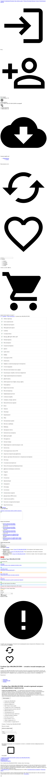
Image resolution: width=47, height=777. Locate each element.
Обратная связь (4, 759)
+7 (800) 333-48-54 (4, 107)
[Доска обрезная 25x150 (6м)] (9, 530)
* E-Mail (3, 733)
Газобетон (15, 715)
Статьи (37, 1)
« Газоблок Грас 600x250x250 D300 (7, 757)
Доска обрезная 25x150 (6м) (9, 531)
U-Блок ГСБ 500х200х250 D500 (19, 549)
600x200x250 (12, 701)
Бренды (33, 1)
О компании (7, 1)
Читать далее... (6, 698)
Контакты (12, 1)
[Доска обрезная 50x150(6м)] (9, 523)
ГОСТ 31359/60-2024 (15, 707)
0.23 (18, 713)
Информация (6, 158)
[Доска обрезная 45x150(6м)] (9, 527)
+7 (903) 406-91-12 (4, 108)
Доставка (29, 1)
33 (13, 718)
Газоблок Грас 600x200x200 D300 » (22, 757)
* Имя (3, 731)
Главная (2, 1)
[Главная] (0, 316)
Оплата (25, 1)
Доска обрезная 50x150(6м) (9, 524)
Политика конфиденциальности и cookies (18, 769)
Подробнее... (26, 773)
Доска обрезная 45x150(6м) (9, 528)
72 (18, 721)
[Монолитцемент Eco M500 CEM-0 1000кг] (12, 537)
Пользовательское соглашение (33, 769)
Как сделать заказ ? (19, 1)
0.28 (19, 709)
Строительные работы (5, 760)
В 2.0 (13, 704)
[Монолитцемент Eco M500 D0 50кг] (11, 534)
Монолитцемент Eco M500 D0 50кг (11, 535)
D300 (13, 702)
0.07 (13, 712)
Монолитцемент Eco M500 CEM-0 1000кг (12, 538)
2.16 (14, 720)
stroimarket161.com (5, 769)
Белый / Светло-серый (11, 705)
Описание (5, 679)
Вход (1, 49)
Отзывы (7, 159)
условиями (28, 743)
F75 (13, 710)
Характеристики (6, 680)
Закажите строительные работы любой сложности (11, 510)
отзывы (7, 547)
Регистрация (3, 96)
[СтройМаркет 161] (4, 98)
